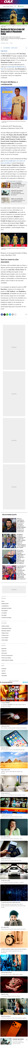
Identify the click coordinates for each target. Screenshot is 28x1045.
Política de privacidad (6, 655)
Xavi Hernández (6, 47)
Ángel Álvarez (4, 51)
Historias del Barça (6, 617)
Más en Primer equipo (9, 514)
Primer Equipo (4, 603)
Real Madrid (4, 610)
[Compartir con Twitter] (4, 314)
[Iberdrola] (21, 6)
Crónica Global (5, 626)
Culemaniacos (5, 606)
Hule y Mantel (4, 637)
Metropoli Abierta (6, 630)
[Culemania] (15, 1)
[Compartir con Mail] (13, 314)
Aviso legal (4, 653)
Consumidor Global (6, 628)
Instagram (4, 675)
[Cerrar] (26, 1039)
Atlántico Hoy (5, 635)
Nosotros (3, 648)
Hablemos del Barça (6, 608)
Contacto (3, 651)
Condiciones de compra (7, 660)
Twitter (3, 671)
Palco (2, 601)
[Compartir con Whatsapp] (7, 314)
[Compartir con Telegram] (10, 314)
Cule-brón (4, 613)
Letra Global (4, 640)
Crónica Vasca (5, 633)
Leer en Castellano (4, 3)
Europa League (14, 47)
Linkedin (3, 673)
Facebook (3, 668)
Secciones (3, 615)
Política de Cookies (6, 658)
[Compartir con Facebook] (2, 314)
